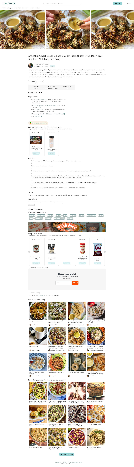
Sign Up (75, 282)
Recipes (10, 8)
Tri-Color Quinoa (40, 99)
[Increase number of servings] (41, 93)
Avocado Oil (40, 109)
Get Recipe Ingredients (39, 123)
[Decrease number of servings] (39, 93)
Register (117, 3)
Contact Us (58, 462)
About (38, 8)
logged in (42, 295)
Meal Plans (17, 8)
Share (33, 81)
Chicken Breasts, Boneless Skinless (45, 105)
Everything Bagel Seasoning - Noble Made (49, 114)
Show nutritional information (37, 212)
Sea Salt (37, 116)
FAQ (64, 462)
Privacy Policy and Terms (75, 462)
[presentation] (1, 28)
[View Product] (40, 107)
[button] (105, 252)
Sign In (129, 3)
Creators (25, 8)
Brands (32, 8)
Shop (4, 8)
